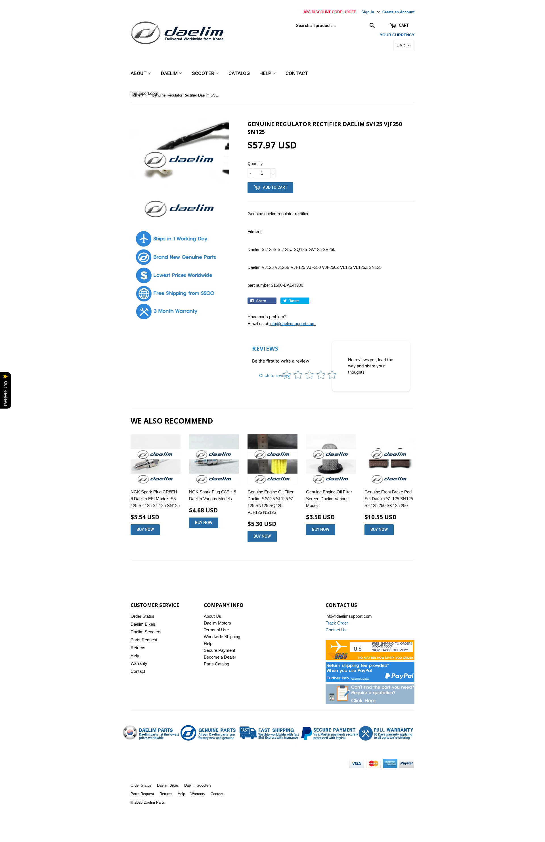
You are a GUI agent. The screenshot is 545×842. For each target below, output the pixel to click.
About (139, 73)
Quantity (255, 163)
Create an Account (398, 12)
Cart (403, 25)
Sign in (367, 12)
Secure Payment (219, 650)
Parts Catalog (216, 663)
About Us (212, 616)
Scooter (203, 73)
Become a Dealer (220, 657)
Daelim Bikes (143, 624)
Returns (138, 647)
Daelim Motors (217, 623)
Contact (297, 73)
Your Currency (397, 35)
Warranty (139, 663)
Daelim (170, 73)
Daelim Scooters (146, 631)
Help (265, 73)
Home (135, 95)
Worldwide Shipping (222, 636)
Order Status (142, 616)
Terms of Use (216, 629)
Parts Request (144, 639)
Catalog (239, 73)
